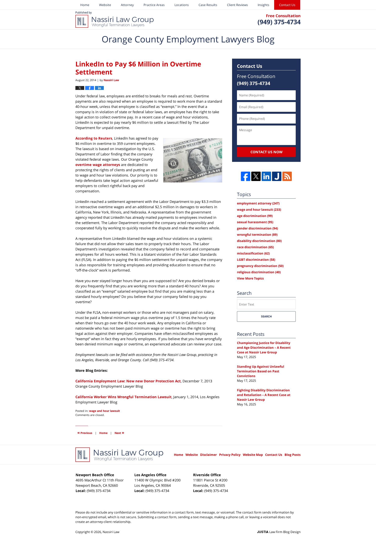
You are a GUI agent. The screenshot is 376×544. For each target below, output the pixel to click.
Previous (84, 432)
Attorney (127, 5)
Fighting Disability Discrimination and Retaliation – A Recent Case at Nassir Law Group (263, 395)
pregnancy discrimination (260, 266)
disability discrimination (259, 241)
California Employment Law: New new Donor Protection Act (128, 381)
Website (105, 5)
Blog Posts (293, 455)
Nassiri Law (111, 532)
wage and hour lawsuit (104, 411)
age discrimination (255, 216)
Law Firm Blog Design (279, 532)
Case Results (208, 5)
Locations (181, 5)
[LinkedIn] (266, 176)
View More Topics (250, 278)
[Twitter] (256, 176)
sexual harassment (255, 222)
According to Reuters (93, 138)
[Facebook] (245, 176)
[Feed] (287, 176)
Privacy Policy (229, 455)
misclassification (253, 253)
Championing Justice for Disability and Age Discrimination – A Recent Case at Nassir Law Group (264, 347)
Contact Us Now (266, 152)
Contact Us (287, 5)
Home (84, 5)
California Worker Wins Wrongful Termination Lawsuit (123, 396)
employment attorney (258, 203)
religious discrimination (259, 272)
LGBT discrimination (256, 259)
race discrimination (255, 247)
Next (119, 432)
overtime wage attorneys (97, 164)
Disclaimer (208, 455)
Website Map (253, 455)
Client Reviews (237, 5)
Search (266, 316)
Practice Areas (154, 5)
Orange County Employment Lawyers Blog (114, 19)
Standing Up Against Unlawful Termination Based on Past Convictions (260, 371)
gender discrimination (257, 228)
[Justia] (276, 176)
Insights (263, 5)
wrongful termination (257, 234)
